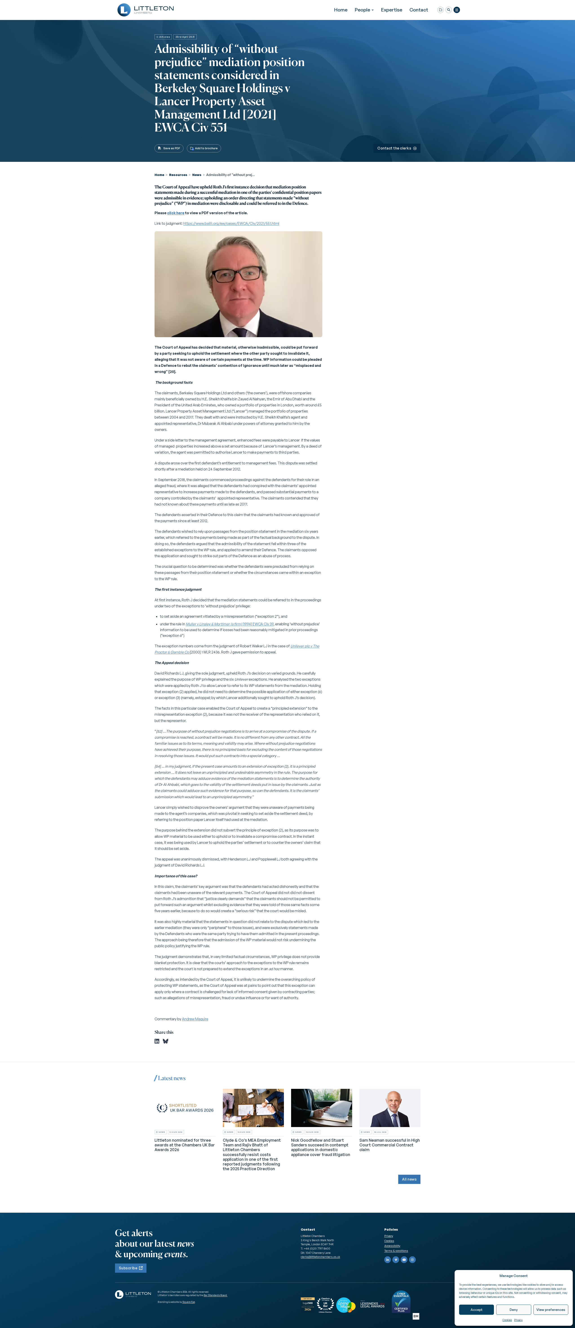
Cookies (507, 1320)
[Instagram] (412, 1259)
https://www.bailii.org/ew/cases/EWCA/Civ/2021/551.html (231, 223)
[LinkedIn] (387, 1259)
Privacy (518, 1320)
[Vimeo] (395, 1259)
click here (175, 213)
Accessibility (392, 1246)
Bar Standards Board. (216, 1295)
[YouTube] (404, 1259)
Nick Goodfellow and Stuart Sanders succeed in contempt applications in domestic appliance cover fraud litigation (320, 1147)
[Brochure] (440, 10)
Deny (514, 1310)
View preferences (550, 1310)
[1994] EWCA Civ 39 (230, 624)
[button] (448, 10)
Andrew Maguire (195, 1019)
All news (409, 1179)
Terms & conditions (396, 1250)
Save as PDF (171, 148)
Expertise (391, 10)
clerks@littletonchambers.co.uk (320, 1257)
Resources (178, 175)
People (362, 10)
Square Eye (188, 1301)
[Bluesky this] (165, 1041)
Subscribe (128, 1268)
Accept (477, 1310)
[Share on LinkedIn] (157, 1041)
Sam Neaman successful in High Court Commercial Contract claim (389, 1145)
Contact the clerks (394, 148)
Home (340, 10)
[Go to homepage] (145, 10)
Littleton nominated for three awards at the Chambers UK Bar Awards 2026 (185, 1145)
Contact (418, 10)
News (196, 175)
